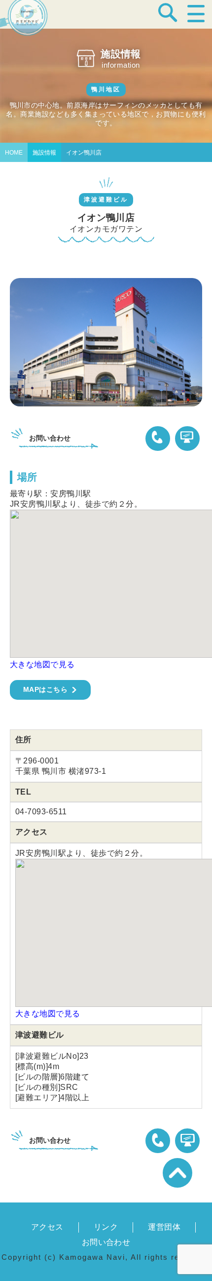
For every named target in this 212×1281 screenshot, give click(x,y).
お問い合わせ (106, 1242)
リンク (106, 1227)
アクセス (47, 1227)
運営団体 (164, 1227)
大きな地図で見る (42, 664)
